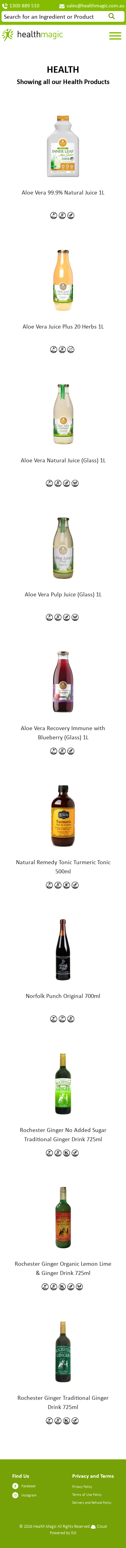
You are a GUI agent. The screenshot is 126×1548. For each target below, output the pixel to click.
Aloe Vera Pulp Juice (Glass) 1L (63, 594)
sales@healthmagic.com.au (95, 5)
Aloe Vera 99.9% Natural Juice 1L (63, 192)
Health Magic (45, 1526)
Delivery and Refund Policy (91, 1502)
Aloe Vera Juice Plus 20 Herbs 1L (63, 326)
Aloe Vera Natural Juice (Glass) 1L (63, 460)
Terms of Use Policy (87, 1494)
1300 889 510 (24, 5)
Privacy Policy (82, 1486)
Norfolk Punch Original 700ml (63, 996)
